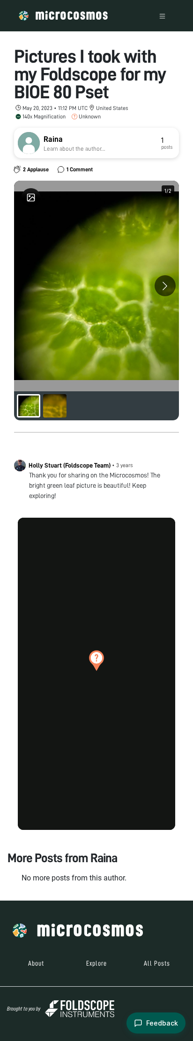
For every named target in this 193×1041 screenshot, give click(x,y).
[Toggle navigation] (162, 16)
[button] (96, 660)
